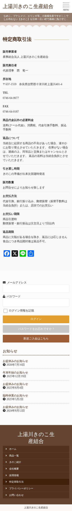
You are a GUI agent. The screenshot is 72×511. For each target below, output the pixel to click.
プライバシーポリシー (21, 488)
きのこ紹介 (15, 462)
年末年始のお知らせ (15, 372)
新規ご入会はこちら (36, 338)
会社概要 (14, 468)
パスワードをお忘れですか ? (36, 328)
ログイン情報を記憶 (21, 310)
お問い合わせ (16, 495)
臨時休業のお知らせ (15, 395)
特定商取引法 (16, 481)
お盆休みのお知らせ (15, 361)
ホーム (12, 449)
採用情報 (14, 475)
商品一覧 (14, 455)
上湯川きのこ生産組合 (28, 6)
